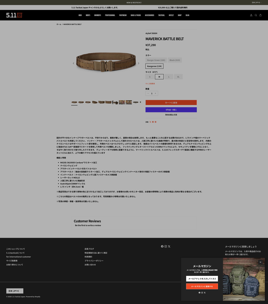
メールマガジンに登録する (202, 286)
